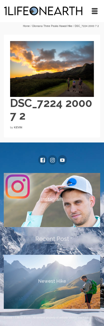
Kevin (18, 127)
